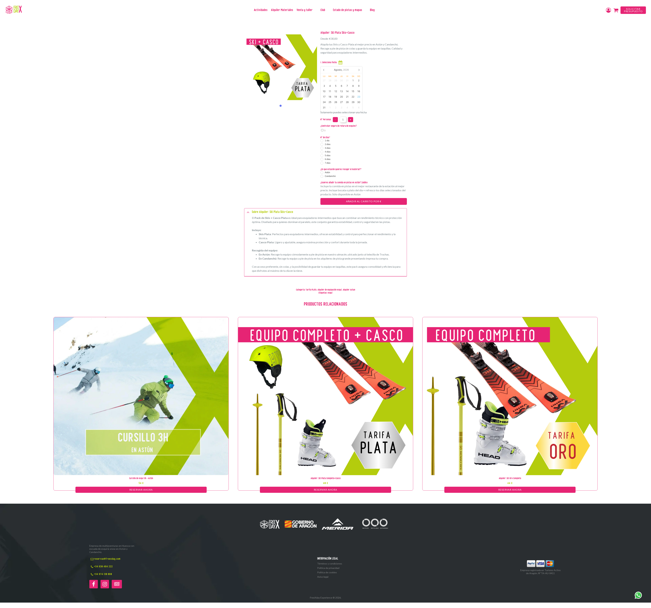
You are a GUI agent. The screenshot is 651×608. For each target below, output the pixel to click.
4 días (327, 152)
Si (325, 130)
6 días (327, 159)
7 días (327, 163)
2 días (327, 144)
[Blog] (117, 584)
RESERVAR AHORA (141, 489)
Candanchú (330, 176)
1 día (327, 141)
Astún (327, 172)
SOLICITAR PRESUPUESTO (633, 10)
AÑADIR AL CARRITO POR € (363, 201)
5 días (327, 155)
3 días (327, 148)
